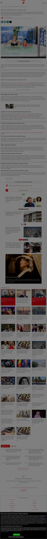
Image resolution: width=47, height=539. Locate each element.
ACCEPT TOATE (16, 534)
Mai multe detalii (42, 517)
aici (43, 521)
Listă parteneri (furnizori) (5, 531)
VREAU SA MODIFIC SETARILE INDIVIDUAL (16, 536)
